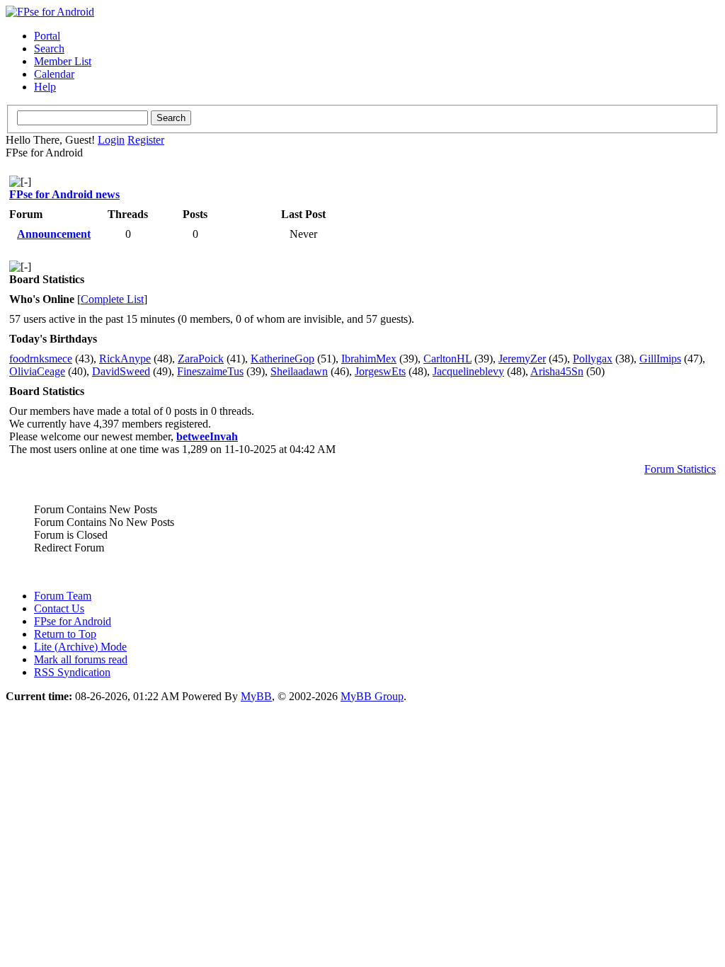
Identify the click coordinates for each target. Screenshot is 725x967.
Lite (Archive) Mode (80, 647)
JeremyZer (522, 359)
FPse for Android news (64, 194)
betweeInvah (207, 436)
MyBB (256, 696)
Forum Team (62, 596)
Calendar (54, 74)
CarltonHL (447, 359)
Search (49, 48)
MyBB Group (372, 696)
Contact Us (59, 608)
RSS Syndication (72, 672)
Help (45, 87)
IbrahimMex (368, 359)
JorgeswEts (380, 371)
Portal (47, 36)
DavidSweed (121, 371)
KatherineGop (282, 359)
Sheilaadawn (299, 371)
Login (111, 140)
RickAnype (125, 359)
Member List (62, 61)
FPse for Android (72, 621)
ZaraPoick (201, 359)
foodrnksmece (40, 359)
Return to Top (65, 634)
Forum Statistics (680, 469)
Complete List (112, 299)
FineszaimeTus (210, 371)
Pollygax (592, 359)
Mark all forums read (80, 659)
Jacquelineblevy (468, 371)
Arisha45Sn (556, 371)
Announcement (54, 234)
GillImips (660, 359)
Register (145, 140)
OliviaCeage (37, 371)
